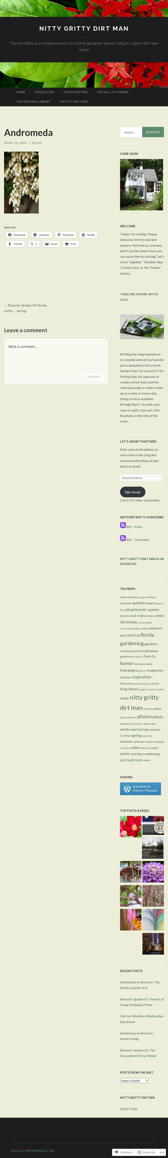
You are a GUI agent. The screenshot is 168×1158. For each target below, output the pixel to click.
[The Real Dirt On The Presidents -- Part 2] (153, 826)
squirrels (147, 735)
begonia (159, 603)
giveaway (151, 651)
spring (136, 735)
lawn (148, 683)
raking (146, 723)
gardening (132, 643)
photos (144, 716)
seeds (124, 729)
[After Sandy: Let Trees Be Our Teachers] (152, 848)
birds (123, 609)
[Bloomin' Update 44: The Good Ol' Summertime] (153, 872)
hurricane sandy (143, 664)
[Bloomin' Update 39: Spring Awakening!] (131, 896)
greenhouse (127, 656)
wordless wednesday (145, 754)
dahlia (136, 628)
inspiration (141, 676)
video (135, 747)
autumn (138, 602)
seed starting (139, 729)
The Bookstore (75, 92)
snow (127, 735)
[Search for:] (142, 132)
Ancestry (133, 597)
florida (147, 635)
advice (123, 597)
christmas (128, 622)
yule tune (135, 760)
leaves (155, 683)
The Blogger (44, 92)
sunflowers (139, 741)
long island (128, 689)
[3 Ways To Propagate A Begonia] (131, 872)
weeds (154, 748)
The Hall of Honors (113, 92)
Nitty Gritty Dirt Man (84, 28)
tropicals (158, 741)
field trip (133, 635)
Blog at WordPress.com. (33, 1150)
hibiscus (139, 656)
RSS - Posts (134, 527)
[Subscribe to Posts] (123, 527)
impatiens (126, 677)
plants (157, 716)
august (143, 597)
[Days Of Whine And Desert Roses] (131, 827)
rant (153, 723)
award (150, 603)
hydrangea (128, 670)
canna (159, 615)
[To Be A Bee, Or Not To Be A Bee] (131, 920)
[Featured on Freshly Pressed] (140, 794)
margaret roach (146, 689)
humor (126, 663)
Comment (93, 376)
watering (145, 748)
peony (123, 717)
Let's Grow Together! (138, 441)
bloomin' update (146, 609)
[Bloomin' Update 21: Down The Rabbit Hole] (153, 920)
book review (138, 615)
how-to (150, 656)
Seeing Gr (126, 399)
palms (157, 708)
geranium (138, 651)
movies (160, 689)
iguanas (142, 670)
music (124, 698)
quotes (138, 723)
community (126, 628)
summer (126, 741)
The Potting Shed (74, 101)
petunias (132, 717)
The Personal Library (33, 101)
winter (125, 754)
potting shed (127, 723)
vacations (125, 748)
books (150, 615)
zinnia (146, 760)
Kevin (37, 143)
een (135, 399)
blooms (124, 615)
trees (150, 741)
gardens (151, 644)
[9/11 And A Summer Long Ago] (153, 944)
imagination (155, 670)
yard (123, 760)
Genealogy (126, 651)
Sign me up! (133, 492)
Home (20, 92)
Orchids (147, 708)
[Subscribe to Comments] (123, 540)
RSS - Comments (138, 540)
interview (126, 683)
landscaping (139, 683)
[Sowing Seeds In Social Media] (153, 896)
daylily (144, 628)
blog (129, 609)
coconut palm (145, 622)
